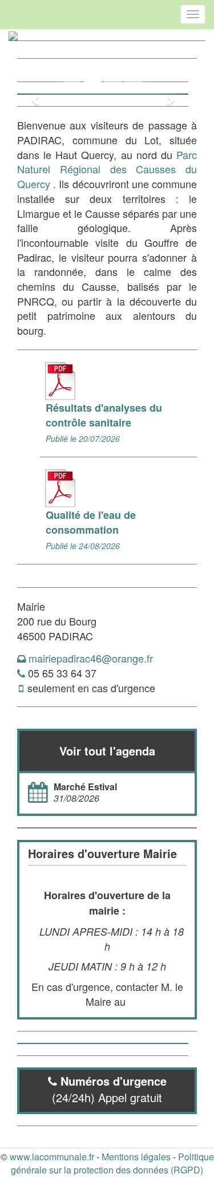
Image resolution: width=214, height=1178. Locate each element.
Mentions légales (136, 1156)
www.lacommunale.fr (52, 1156)
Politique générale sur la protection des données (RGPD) (112, 1163)
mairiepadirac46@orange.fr (91, 658)
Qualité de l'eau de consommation (91, 522)
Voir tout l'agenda (107, 750)
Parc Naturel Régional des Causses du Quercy (107, 169)
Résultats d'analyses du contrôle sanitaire (104, 415)
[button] (30, 94)
